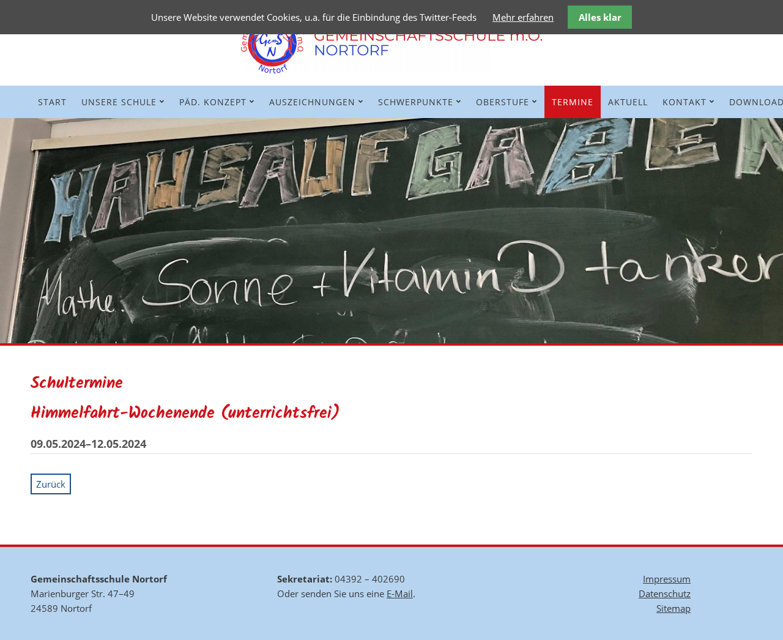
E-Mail (400, 593)
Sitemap (673, 608)
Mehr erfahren (523, 17)
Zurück (50, 484)
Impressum (667, 579)
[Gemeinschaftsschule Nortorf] (391, 70)
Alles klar (600, 17)
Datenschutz (665, 593)
